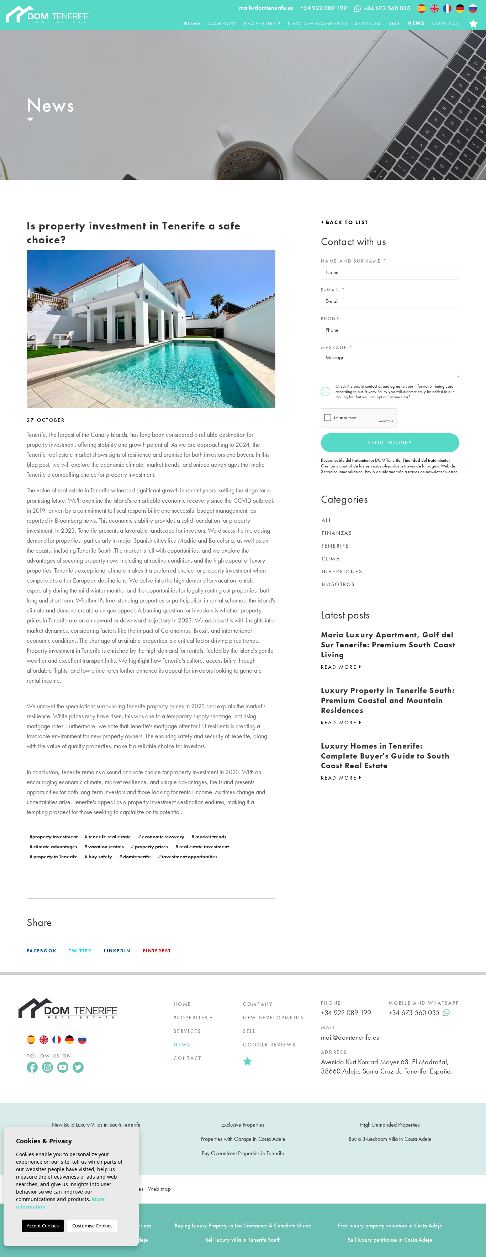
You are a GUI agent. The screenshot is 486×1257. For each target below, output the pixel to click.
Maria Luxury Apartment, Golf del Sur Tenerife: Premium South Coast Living (388, 645)
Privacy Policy (376, 391)
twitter (80, 951)
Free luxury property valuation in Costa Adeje (390, 1225)
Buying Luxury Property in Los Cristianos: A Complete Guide (243, 1225)
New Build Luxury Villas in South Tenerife (96, 1124)
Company (222, 23)
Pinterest (157, 951)
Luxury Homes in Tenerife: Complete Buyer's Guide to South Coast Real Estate (385, 756)
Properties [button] (260, 23)
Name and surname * (353, 261)
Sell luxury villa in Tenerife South (243, 1239)
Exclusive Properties (242, 1124)
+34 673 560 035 (414, 1012)
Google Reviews (269, 1044)
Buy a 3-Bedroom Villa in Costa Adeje (390, 1139)
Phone (330, 319)
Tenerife (335, 545)
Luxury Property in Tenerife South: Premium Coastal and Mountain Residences (388, 700)
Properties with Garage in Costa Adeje (243, 1139)
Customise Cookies (92, 1225)
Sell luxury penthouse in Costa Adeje (390, 1239)
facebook (42, 951)
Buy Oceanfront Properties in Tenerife (243, 1153)
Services (368, 23)
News (416, 23)
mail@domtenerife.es (266, 8)
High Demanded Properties (390, 1124)
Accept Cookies (43, 1225)
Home (192, 23)
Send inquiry (390, 442)
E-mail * (333, 290)
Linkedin (117, 951)
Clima (331, 558)
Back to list (346, 222)
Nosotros (338, 584)
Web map (159, 1189)
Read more (340, 667)
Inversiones (342, 571)
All (327, 520)
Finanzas (337, 533)
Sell (395, 23)
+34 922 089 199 (323, 8)
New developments (318, 23)
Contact (446, 23)
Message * (337, 348)
